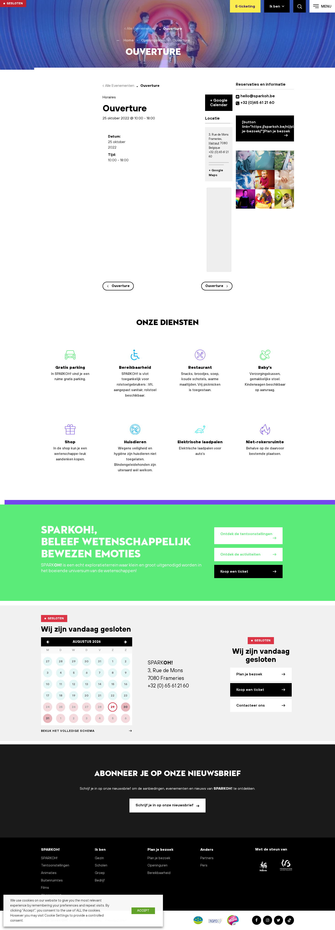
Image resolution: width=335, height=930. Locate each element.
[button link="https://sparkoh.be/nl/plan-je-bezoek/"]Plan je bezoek (268, 126)
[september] (125, 641)
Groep (100, 873)
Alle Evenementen (141, 28)
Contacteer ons (250, 705)
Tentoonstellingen (55, 865)
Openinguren (157, 865)
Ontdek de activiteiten (240, 554)
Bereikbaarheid (135, 381)
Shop (70, 450)
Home (129, 40)
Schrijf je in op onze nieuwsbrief (165, 805)
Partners (207, 858)
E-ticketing (245, 6)
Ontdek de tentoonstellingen (246, 534)
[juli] (47, 641)
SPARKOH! (49, 858)
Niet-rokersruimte (265, 448)
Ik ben (275, 6)
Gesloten (15, 3)
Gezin (99, 858)
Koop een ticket (234, 571)
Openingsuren (153, 40)
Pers (203, 865)
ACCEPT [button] (143, 910)
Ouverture (121, 286)
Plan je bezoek (249, 674)
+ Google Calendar (218, 103)
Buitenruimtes (52, 880)
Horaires (109, 97)
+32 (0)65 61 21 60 (257, 102)
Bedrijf (100, 880)
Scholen (101, 865)
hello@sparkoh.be (258, 96)
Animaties (49, 873)
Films (45, 888)
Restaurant (200, 378)
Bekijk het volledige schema (68, 731)
